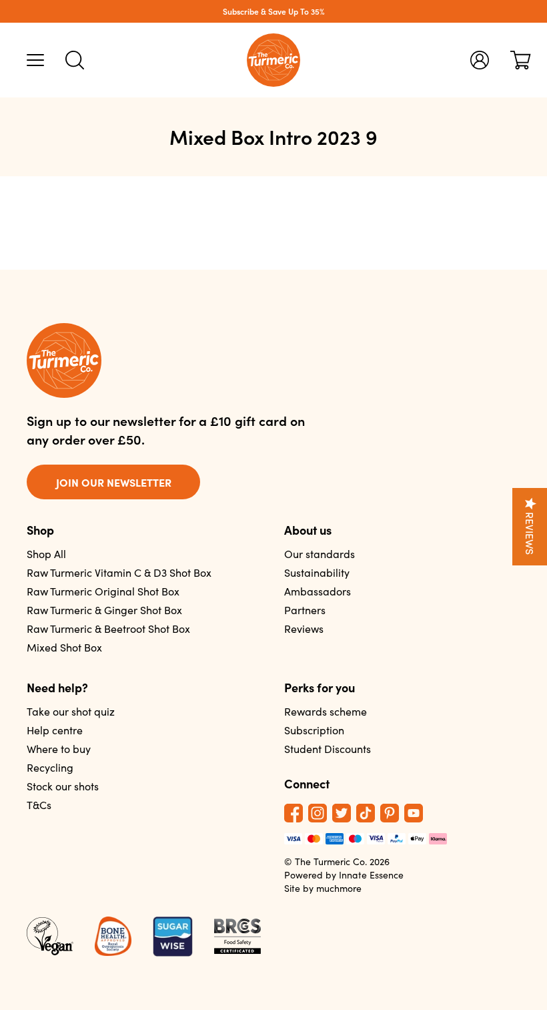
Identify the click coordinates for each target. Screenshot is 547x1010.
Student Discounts (327, 749)
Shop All (46, 554)
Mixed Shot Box (64, 647)
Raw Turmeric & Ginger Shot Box (104, 610)
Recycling (50, 767)
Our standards (319, 554)
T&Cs (39, 805)
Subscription (314, 730)
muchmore (339, 888)
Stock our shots (63, 786)
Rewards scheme (325, 711)
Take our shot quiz (71, 711)
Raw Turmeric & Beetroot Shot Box (108, 628)
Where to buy (59, 749)
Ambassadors (317, 591)
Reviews (304, 628)
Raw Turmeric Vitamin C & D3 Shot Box (119, 572)
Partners (305, 610)
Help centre (55, 730)
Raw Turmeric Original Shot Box (103, 591)
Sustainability (317, 572)
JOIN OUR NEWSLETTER (113, 482)
